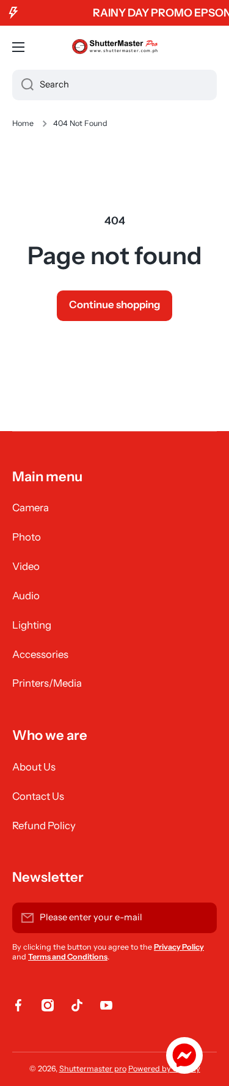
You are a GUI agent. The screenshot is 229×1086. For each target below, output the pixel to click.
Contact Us (38, 796)
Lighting (31, 625)
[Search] (23, 85)
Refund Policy (44, 825)
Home (23, 123)
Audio (26, 595)
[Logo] (115, 47)
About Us (34, 767)
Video (26, 566)
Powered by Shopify (164, 1068)
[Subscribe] (201, 918)
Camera (30, 507)
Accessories (40, 654)
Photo (26, 537)
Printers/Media (47, 683)
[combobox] (114, 85)
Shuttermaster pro (92, 1068)
